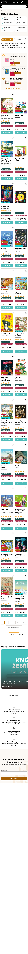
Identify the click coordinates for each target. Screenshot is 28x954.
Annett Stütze (19, 79)
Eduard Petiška (4, 251)
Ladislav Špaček (18, 514)
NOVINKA (17, 202)
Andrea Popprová (4, 293)
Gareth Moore (17, 424)
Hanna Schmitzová (5, 163)
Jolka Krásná (3, 600)
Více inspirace (13, 695)
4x (10, 428)
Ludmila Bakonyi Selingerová (7, 512)
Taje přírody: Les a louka (17, 78)
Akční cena (12, 75)
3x (10, 121)
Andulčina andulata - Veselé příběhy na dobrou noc (17, 56)
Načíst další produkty (13, 88)
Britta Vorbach (13, 79)
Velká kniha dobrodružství (17, 68)
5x (23, 254)
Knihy (6, 10)
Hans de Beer (4, 469)
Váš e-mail (4, 770)
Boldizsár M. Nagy (18, 251)
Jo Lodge (17, 206)
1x (10, 210)
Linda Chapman (4, 335)
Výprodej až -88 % (19, 112)
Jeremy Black (4, 425)
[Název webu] (4, 2)
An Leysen (17, 467)
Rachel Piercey (18, 337)
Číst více (3, 49)
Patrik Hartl (12, 59)
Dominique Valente (5, 208)
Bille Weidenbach (6, 164)
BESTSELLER (17, 63)
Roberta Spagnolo (18, 380)
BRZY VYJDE (13, 64)
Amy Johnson (17, 117)
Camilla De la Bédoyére (14, 69)
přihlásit (14, 778)
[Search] (24, 6)
